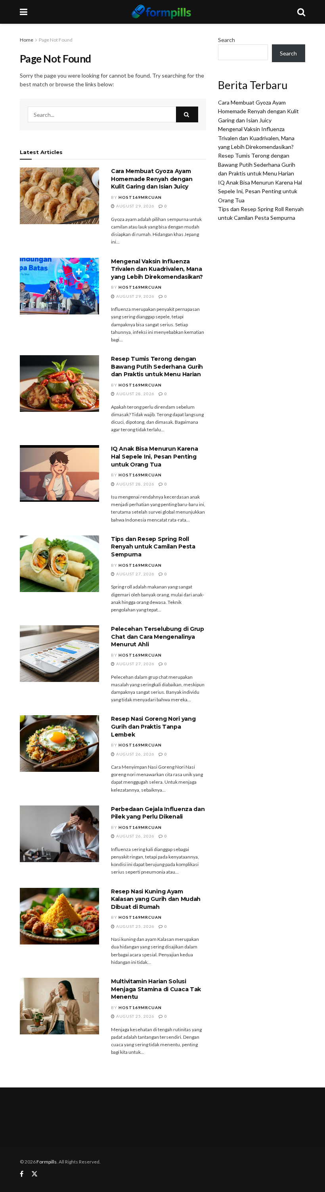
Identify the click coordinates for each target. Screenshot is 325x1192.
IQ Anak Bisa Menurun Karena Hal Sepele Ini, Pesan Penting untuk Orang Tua (154, 456)
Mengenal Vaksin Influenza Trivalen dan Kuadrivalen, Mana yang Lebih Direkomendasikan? (157, 269)
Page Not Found (56, 40)
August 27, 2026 (135, 573)
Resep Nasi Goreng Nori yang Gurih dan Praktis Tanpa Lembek (153, 726)
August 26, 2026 (135, 754)
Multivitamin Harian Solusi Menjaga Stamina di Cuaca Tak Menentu (156, 989)
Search (226, 39)
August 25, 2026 (135, 926)
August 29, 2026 (135, 206)
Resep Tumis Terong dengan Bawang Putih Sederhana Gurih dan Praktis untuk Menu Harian (157, 366)
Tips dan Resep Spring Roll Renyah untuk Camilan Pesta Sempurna (153, 546)
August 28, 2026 (135, 393)
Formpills (46, 1162)
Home (26, 40)
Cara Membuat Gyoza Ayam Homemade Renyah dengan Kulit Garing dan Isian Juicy (152, 179)
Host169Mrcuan (140, 197)
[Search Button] (187, 114)
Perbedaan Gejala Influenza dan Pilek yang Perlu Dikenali (158, 813)
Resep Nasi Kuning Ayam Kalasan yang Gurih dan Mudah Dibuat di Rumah (156, 899)
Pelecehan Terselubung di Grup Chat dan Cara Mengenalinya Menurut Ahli (157, 636)
